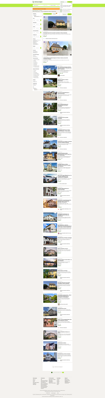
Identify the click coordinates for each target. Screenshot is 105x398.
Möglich (34, 55)
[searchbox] (38, 5)
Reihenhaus (34, 40)
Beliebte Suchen (67, 379)
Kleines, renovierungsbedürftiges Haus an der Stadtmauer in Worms (65, 320)
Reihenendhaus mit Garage (62, 270)
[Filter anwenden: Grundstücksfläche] (40, 32)
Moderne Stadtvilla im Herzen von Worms (64, 332)
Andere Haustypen (35, 44)
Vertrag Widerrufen (43, 382)
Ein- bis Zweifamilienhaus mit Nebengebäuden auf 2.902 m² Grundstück (63, 105)
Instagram (58, 381)
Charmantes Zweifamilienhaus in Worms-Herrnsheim (63, 93)
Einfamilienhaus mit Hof (62, 308)
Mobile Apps (34, 384)
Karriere (34, 380)
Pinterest (58, 383)
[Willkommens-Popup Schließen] (71, 3)
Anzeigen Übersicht (67, 380)
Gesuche (34, 85)
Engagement (34, 383)
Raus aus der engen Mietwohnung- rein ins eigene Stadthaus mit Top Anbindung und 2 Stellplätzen (65, 176)
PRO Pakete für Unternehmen (51, 381)
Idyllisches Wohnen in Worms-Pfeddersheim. (63, 80)
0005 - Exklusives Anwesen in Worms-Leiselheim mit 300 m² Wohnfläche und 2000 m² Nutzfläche (64, 68)
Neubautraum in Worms (62, 342)
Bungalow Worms (54, 394)
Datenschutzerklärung (44, 385)
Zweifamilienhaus (57, 396)
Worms (65, 394)
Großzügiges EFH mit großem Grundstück (63, 118)
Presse (34, 381)
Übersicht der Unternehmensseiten (67, 381)
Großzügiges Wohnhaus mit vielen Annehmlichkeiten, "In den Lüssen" (64, 130)
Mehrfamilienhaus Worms (39, 394)
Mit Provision (34, 52)
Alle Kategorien (35, 14)
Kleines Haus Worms (58, 394)
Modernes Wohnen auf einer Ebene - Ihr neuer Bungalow (65, 260)
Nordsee (60, 396)
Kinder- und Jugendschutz (44, 383)
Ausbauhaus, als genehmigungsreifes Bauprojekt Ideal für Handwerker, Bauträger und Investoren (64, 201)
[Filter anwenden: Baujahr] (40, 48)
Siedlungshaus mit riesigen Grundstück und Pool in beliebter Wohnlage (65, 142)
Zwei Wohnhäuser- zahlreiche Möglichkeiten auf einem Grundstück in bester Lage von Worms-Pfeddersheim (65, 226)
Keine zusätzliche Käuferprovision (35, 51)
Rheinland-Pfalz (35, 88)
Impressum (42, 388)
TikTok (58, 384)
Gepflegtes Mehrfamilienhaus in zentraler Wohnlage (63, 189)
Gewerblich (34, 81)
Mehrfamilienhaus (35, 41)
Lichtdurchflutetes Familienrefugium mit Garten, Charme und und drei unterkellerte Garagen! (55, 58)
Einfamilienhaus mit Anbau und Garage (65, 237)
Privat (33, 80)
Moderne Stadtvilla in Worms (63, 248)
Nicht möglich (34, 56)
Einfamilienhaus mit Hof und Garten (64, 353)
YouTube (58, 380)
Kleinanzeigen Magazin (36, 382)
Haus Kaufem (62, 394)
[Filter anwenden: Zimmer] (40, 28)
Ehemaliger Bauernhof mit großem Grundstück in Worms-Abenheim (55, 32)
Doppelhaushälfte (35, 43)
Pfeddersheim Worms (49, 394)
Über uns (34, 379)
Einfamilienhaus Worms (69, 394)
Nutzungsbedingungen (44, 387)
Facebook (58, 379)
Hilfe (41, 379)
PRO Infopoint (50, 380)
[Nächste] (63, 372)
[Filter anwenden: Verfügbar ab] (40, 36)
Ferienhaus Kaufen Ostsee (45, 396)
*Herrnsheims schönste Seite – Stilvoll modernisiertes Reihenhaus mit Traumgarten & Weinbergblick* (64, 296)
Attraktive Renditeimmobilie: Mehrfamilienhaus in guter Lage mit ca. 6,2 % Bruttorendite (64, 154)
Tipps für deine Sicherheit (44, 380)
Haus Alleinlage (50, 396)
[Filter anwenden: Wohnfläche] (40, 24)
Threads (58, 382)
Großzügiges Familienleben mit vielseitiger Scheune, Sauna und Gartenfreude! (63, 215)
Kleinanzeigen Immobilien (52, 379)
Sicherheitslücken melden (44, 381)
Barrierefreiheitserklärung (44, 384)
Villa (62, 396)
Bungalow (34, 42)
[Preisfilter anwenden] (40, 20)
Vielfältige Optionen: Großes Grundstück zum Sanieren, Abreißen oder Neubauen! (64, 165)
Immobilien (35, 15)
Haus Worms (34, 394)
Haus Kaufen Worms (44, 394)
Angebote (34, 84)
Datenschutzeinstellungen (44, 386)
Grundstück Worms (52, 395)
